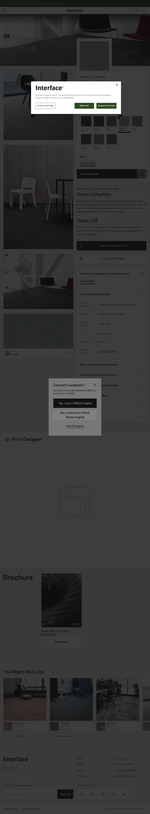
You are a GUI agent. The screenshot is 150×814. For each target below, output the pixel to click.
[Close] (117, 85)
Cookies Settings (45, 106)
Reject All (84, 106)
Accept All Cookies (106, 106)
